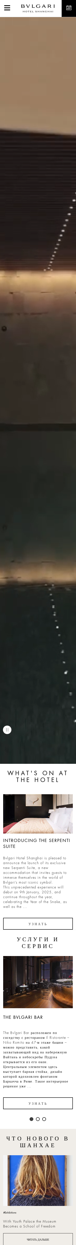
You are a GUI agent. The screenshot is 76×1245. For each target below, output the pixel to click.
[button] (7, 8)
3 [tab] (44, 1119)
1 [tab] (32, 1119)
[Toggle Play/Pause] (7, 730)
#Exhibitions (9, 1212)
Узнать (38, 924)
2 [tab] (38, 1119)
